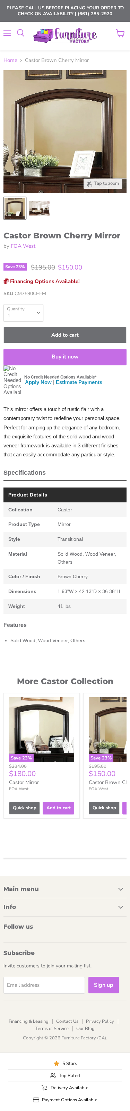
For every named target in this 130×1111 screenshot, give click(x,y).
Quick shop (24, 808)
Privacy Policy (100, 1021)
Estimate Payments (79, 382)
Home (10, 60)
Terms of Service (52, 1029)
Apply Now (38, 382)
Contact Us (67, 1021)
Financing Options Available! (44, 281)
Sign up (103, 985)
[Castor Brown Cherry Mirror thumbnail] (15, 208)
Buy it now (65, 357)
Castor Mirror (24, 782)
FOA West (23, 246)
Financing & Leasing (29, 1021)
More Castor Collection (65, 681)
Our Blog (85, 1029)
